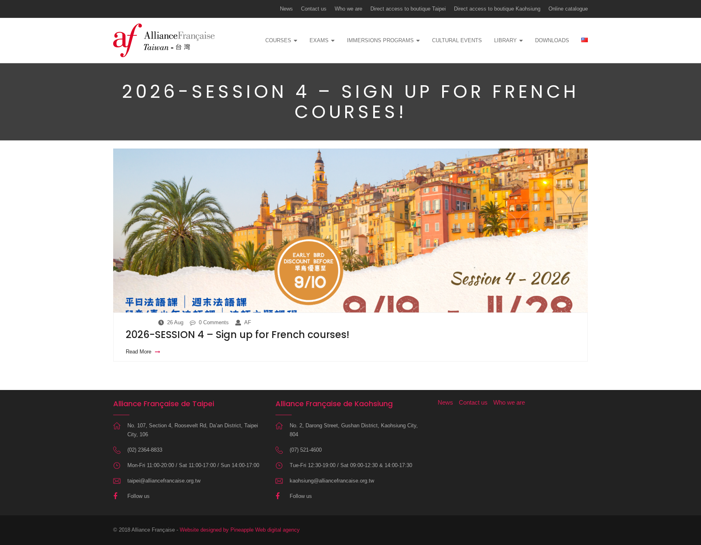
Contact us (314, 9)
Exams (319, 40)
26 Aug (175, 322)
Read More (139, 352)
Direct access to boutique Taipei (408, 9)
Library (505, 40)
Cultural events (457, 40)
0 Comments (214, 322)
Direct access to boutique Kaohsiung (497, 9)
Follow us (138, 496)
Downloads (552, 40)
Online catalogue (568, 9)
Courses (278, 40)
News (286, 9)
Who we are (348, 9)
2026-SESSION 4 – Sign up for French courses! (237, 334)
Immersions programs (380, 40)
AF (247, 322)
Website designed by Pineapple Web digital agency (240, 530)
